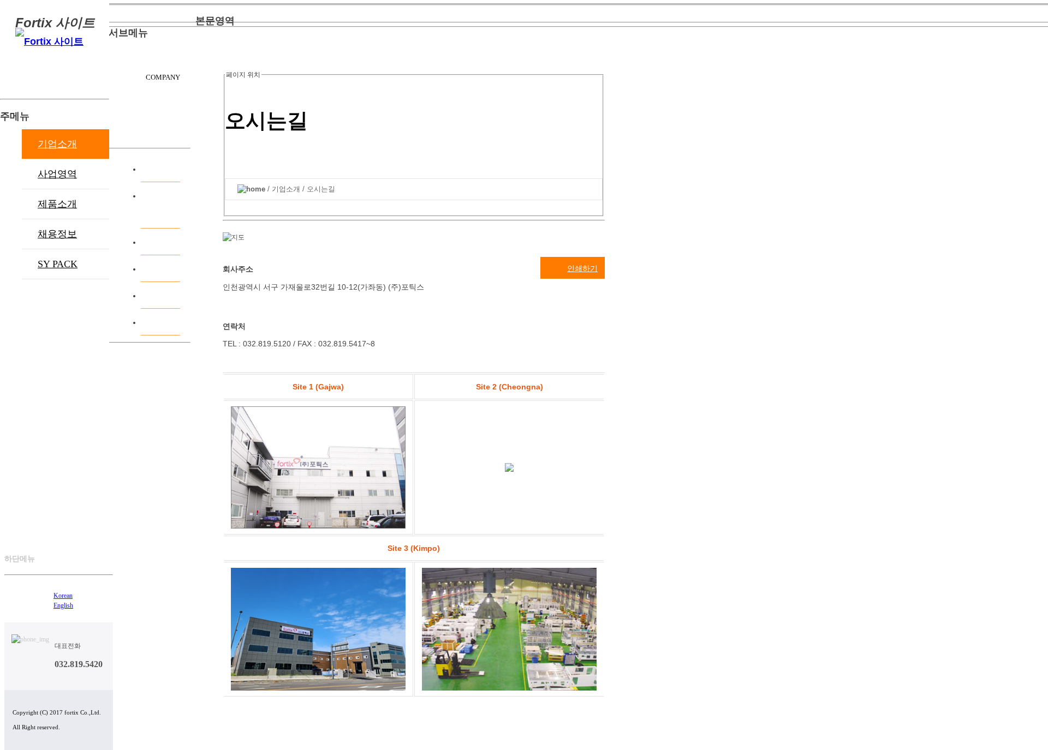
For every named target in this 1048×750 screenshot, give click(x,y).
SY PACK (58, 264)
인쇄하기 (582, 268)
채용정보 (57, 234)
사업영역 (57, 174)
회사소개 (162, 168)
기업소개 (57, 144)
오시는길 (162, 294)
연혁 (171, 241)
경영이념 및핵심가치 (162, 204)
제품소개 (57, 204)
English (63, 605)
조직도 (167, 268)
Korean (63, 595)
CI (175, 321)
